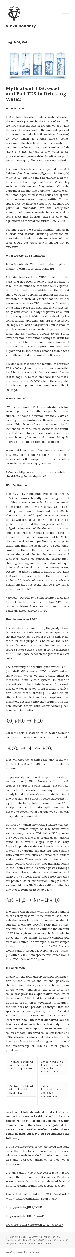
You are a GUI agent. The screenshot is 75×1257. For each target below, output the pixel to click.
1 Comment (47, 1243)
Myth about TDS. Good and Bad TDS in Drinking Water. (36, 93)
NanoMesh (29, 1240)
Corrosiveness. (55, 1015)
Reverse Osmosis (54, 1240)
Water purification (20, 1243)
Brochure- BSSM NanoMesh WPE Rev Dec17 (34, 1224)
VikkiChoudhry (21, 26)
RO (66, 1240)
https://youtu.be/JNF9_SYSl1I (24, 1207)
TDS (8, 1243)
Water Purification (41, 1236)
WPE (33, 1243)
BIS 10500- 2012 (31, 268)
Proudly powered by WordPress (22, 1252)
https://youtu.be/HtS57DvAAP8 (25, 1216)
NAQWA (40, 1240)
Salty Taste (29, 1015)
